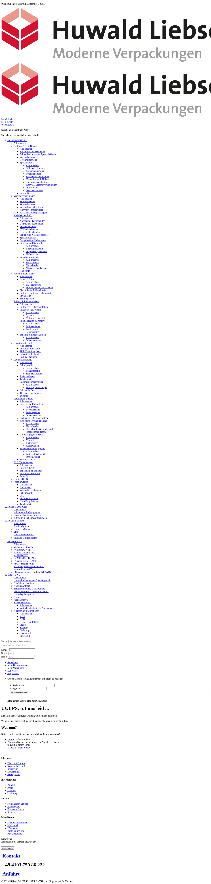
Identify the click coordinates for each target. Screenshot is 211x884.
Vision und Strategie (23, 547)
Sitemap (11, 812)
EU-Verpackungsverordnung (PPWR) (32, 572)
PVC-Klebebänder (29, 229)
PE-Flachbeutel (33, 284)
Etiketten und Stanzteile (31, 243)
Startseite (11, 747)
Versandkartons (27, 157)
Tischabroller (32, 265)
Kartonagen (25, 487)
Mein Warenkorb (15, 668)
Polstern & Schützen (30, 473)
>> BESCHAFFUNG (24, 552)
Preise (23, 624)
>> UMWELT (21, 555)
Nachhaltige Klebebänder (32, 221)
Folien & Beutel (27, 468)
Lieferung (24, 630)
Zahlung (24, 627)
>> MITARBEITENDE (25, 558)
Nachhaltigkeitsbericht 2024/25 (29, 566)
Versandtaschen (27, 201)
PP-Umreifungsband (30, 348)
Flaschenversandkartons (37, 176)
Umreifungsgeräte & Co (31, 434)
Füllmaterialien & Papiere (32, 320)
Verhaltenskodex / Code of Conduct (31, 591)
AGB (22, 616)
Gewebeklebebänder (30, 232)
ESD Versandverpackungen (33, 212)
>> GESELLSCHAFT (25, 561)
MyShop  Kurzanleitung (25, 537)
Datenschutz (26, 633)
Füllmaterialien (33, 326)
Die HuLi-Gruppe (16, 763)
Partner (17, 597)
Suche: (4, 641)
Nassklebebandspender (37, 268)
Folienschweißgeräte (36, 454)
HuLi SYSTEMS (16, 520)
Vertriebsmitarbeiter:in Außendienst (37, 608)
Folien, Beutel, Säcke (24, 273)
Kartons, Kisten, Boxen (25, 146)
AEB (22, 619)
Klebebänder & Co (23, 215)
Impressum (25, 636)
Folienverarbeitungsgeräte (32, 448)
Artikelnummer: (17, 685)
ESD (22, 495)
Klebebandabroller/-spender (33, 420)
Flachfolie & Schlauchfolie (33, 290)
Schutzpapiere (33, 332)
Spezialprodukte (28, 237)
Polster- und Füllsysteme (32, 404)
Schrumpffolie (27, 298)
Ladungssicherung (23, 359)
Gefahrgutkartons (28, 160)
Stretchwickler (33, 456)
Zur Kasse (12, 670)
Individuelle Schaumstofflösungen (30, 518)
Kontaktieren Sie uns (17, 803)
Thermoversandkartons (37, 182)
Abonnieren (7, 848)
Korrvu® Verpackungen (31, 209)
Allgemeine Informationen (26, 611)
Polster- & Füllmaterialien (26, 301)
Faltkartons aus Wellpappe (32, 151)
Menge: (13, 688)
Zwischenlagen (27, 376)
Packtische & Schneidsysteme (34, 418)
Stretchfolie (25, 296)
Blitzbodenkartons (35, 171)
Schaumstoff (26, 493)
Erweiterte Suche (15, 809)
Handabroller (32, 262)
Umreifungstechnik (23, 343)
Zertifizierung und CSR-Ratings (29, 588)
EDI (16, 531)
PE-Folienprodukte (29, 498)
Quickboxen (32, 187)
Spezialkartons (27, 162)
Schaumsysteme (34, 340)
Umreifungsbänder (29, 501)
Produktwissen (21, 481)
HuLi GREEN (21, 479)
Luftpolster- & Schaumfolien (34, 307)
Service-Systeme (22, 526)
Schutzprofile (26, 365)
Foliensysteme (33, 412)
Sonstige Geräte (27, 459)
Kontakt (11, 856)
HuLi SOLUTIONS (17, 506)
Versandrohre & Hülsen (37, 179)
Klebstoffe (25, 271)
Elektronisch (32, 443)
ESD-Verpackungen (23, 462)
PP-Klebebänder (28, 226)
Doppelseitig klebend (36, 251)
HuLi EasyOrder (22, 529)
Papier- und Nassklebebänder (34, 234)
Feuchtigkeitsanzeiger (36, 387)
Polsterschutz (32, 329)
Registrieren (13, 673)
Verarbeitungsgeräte (29, 257)
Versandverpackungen (24, 196)
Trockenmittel (26, 379)
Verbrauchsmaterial (35, 318)
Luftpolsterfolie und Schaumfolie (36, 293)
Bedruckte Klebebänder (31, 223)
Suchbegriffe (13, 806)
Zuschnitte (25, 193)
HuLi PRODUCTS (17, 140)
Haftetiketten (32, 254)
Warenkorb (12, 828)
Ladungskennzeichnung (31, 382)
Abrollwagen (32, 445)
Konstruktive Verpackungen (27, 515)
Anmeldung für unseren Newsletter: (18, 841)
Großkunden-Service (24, 534)
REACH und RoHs (29, 622)
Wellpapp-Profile (34, 373)
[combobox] (22, 641)
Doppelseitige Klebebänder (33, 240)
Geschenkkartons (34, 190)
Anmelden (12, 662)
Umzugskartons (33, 173)
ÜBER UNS (13, 574)
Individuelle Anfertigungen (27, 512)
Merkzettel (12, 825)
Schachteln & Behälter (31, 470)
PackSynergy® (21, 599)
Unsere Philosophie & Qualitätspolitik (32, 580)
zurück (10, 739)
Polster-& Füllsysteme (30, 309)
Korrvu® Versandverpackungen (41, 184)
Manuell (30, 440)
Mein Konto (24, 747)
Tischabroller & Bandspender (40, 429)
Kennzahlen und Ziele (24, 569)
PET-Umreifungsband (30, 351)
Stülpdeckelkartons (35, 168)
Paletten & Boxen (28, 390)
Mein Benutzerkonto (17, 665)
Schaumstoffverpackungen (33, 334)
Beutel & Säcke (27, 279)
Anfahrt (11, 785)
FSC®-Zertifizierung (24, 563)
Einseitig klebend (34, 248)
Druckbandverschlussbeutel (39, 287)
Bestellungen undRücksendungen (15, 832)
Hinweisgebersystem (24, 594)
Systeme (30, 315)
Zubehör (24, 395)
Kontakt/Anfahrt (22, 586)
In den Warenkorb (19, 693)
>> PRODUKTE (22, 549)
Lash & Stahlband (28, 357)
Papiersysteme (33, 409)
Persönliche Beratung (24, 583)
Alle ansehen (20, 143)
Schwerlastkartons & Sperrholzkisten (38, 154)
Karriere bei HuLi (22, 602)
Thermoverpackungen (30, 393)
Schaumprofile (33, 370)
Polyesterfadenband (29, 354)
